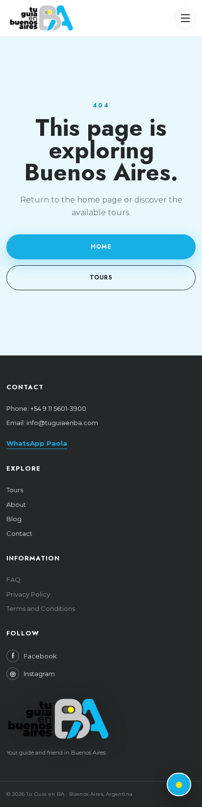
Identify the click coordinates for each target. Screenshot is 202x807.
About (16, 504)
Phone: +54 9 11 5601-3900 (46, 408)
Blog (14, 519)
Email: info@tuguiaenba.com (52, 423)
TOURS (101, 277)
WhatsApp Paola (36, 443)
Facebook (34, 656)
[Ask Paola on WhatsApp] (179, 784)
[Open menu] (185, 18)
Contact (19, 533)
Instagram (32, 674)
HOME (101, 246)
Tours (14, 490)
